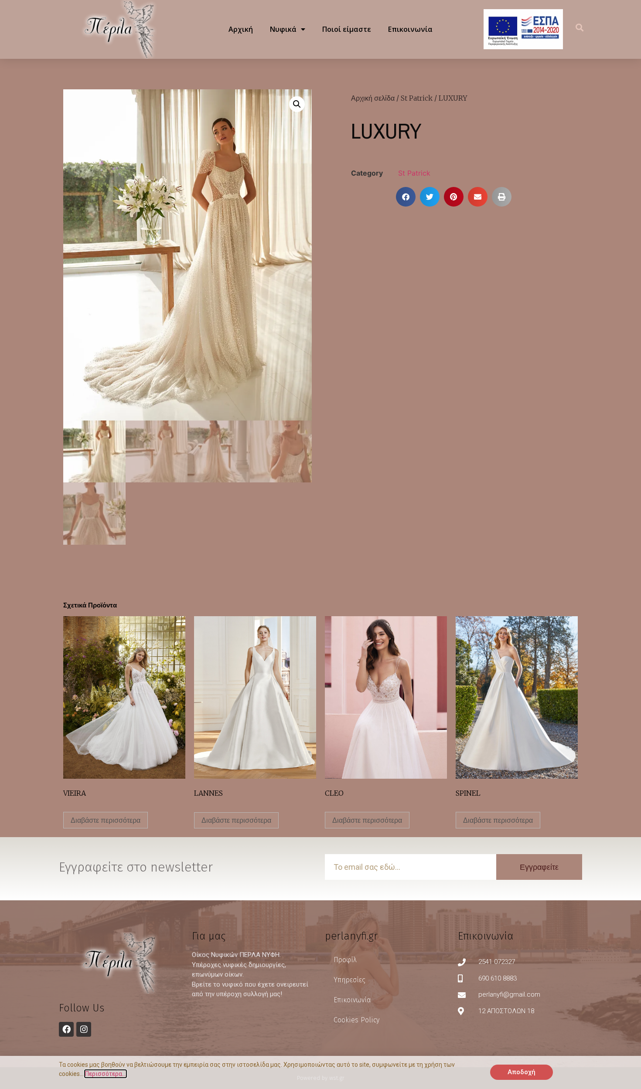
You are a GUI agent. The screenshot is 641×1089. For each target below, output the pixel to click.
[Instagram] (83, 1029)
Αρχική (240, 29)
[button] (580, 27)
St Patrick (417, 98)
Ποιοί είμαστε (346, 29)
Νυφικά (283, 29)
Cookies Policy (356, 1020)
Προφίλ (345, 960)
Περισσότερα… (105, 1073)
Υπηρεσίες (349, 980)
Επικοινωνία (410, 29)
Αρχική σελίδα (373, 98)
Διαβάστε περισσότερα (105, 820)
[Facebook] (66, 1029)
